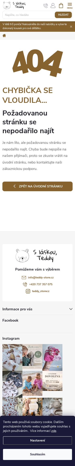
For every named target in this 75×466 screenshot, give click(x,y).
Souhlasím (37, 454)
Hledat (63, 15)
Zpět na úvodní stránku (41, 186)
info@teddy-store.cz (41, 277)
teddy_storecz (40, 291)
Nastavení (37, 440)
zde (53, 431)
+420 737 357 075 (40, 284)
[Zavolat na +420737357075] (45, 5)
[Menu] (69, 5)
